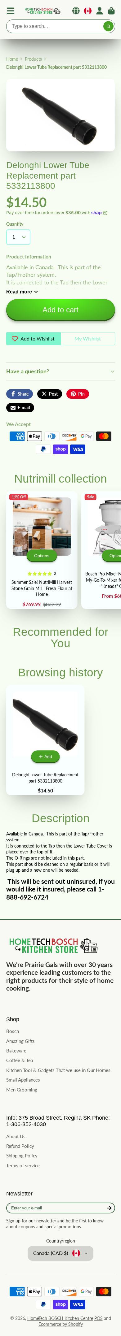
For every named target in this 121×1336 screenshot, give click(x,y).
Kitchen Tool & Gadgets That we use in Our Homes (58, 1070)
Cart (111, 11)
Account (99, 11)
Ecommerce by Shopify (60, 1324)
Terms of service (23, 1165)
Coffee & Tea (19, 1060)
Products (33, 59)
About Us (15, 1136)
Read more (19, 291)
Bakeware (16, 1050)
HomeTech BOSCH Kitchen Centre (60, 1318)
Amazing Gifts (20, 1041)
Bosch (12, 1031)
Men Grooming (21, 1089)
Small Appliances (23, 1079)
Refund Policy (20, 1146)
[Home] (42, 11)
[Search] (108, 26)
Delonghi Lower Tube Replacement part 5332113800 (45, 740)
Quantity (14, 224)
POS (98, 1318)
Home (12, 59)
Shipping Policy (22, 1155)
